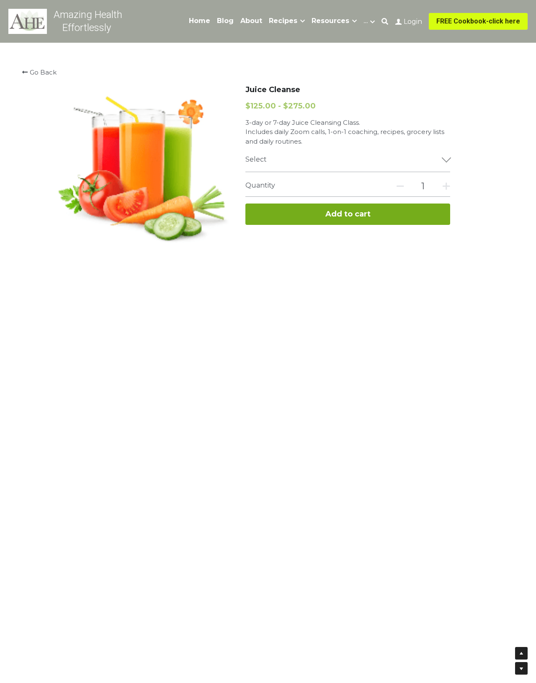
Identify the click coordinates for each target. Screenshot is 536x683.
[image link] (27, 20)
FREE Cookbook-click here (478, 21)
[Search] (384, 21)
